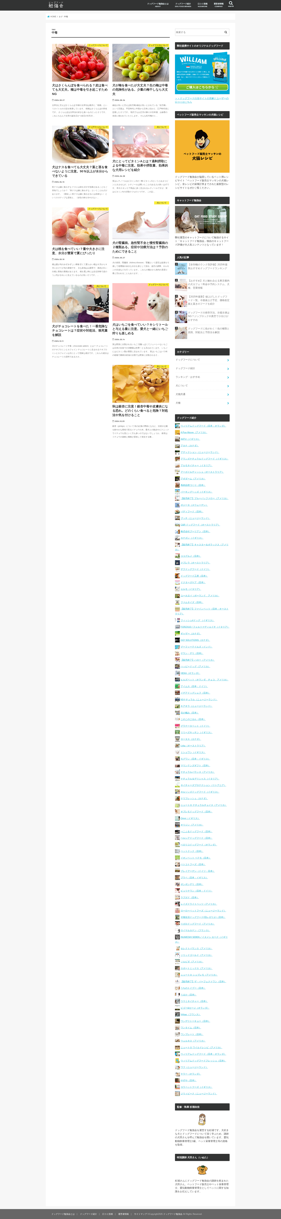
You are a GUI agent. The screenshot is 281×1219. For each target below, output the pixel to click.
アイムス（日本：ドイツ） (194, 686)
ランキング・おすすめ (188, 377)
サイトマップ (140, 1214)
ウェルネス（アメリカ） (193, 1040)
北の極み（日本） (190, 712)
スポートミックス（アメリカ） (197, 968)
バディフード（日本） (192, 511)
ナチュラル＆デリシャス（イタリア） (200, 778)
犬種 (178, 403)
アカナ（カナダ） (190, 445)
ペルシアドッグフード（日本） (197, 838)
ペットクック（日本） (192, 851)
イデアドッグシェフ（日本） (195, 693)
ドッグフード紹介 (183, 5)
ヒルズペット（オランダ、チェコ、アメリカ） (204, 679)
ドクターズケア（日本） (193, 582)
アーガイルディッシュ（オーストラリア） (202, 472)
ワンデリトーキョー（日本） (195, 1021)
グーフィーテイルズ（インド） (197, 646)
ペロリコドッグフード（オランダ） (199, 844)
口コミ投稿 (202, 5)
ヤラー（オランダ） (191, 1074)
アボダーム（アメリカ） (193, 478)
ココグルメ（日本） (191, 556)
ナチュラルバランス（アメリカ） (198, 772)
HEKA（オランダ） (190, 673)
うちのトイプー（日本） (193, 988)
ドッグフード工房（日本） (194, 576)
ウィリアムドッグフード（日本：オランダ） (203, 426)
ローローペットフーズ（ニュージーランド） (203, 910)
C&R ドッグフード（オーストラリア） (200, 524)
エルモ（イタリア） (191, 589)
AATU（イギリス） (190, 439)
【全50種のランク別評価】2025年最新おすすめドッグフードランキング (207, 266)
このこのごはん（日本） (193, 719)
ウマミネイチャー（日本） (194, 1001)
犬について (182, 385)
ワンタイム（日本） (191, 1027)
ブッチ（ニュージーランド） (195, 518)
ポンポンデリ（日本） (192, 884)
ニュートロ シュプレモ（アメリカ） (199, 975)
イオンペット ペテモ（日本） (196, 858)
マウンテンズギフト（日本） (195, 765)
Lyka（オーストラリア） (193, 745)
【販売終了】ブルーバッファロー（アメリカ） (204, 498)
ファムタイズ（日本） (192, 602)
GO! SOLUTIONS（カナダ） (195, 640)
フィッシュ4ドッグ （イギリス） (197, 620)
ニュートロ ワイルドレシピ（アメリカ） (201, 1047)
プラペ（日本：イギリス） (194, 877)
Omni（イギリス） (190, 818)
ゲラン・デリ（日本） (192, 653)
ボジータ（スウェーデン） (194, 505)
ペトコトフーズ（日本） (193, 864)
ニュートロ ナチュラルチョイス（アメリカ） (204, 805)
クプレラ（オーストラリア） (195, 562)
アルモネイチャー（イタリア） (197, 465)
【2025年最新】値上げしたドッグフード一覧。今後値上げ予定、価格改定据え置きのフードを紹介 (208, 300)
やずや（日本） (189, 1080)
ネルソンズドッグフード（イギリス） (200, 792)
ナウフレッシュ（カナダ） (194, 798)
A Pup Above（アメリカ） (194, 432)
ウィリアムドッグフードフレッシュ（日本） (203, 1060)
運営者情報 (219, 5)
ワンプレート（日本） (192, 1034)
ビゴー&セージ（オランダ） (195, 1008)
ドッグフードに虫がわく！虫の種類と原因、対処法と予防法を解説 (208, 330)
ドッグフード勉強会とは (158, 5)
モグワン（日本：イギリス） (195, 758)
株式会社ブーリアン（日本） (195, 531)
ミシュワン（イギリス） (193, 752)
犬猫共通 (180, 394)
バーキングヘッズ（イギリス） (197, 491)
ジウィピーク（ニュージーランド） (199, 1093)
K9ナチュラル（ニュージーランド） (199, 699)
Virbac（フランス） (191, 1014)
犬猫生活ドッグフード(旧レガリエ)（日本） (203, 917)
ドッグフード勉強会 (172, 1214)
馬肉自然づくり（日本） (193, 485)
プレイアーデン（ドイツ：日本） (198, 871)
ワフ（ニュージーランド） (194, 1067)
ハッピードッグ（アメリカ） (195, 666)
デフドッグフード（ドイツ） (195, 569)
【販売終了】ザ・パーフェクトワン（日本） (203, 981)
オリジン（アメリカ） (192, 824)
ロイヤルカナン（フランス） (195, 930)
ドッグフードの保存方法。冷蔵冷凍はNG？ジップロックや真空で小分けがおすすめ (208, 316)
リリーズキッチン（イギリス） (197, 732)
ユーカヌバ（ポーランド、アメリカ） (200, 595)
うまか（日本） (189, 994)
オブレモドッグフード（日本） (197, 811)
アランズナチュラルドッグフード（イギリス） (204, 458)
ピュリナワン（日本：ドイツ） (197, 890)
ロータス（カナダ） (191, 739)
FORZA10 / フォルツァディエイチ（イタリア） (205, 627)
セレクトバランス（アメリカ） (197, 948)
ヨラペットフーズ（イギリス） (197, 1087)
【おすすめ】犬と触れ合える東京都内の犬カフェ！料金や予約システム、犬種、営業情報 (208, 284)
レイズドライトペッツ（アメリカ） (199, 904)
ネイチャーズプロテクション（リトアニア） (203, 785)
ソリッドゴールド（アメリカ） (197, 955)
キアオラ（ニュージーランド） (197, 706)
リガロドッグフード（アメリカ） (198, 924)
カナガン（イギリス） (192, 538)
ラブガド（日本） (190, 897)
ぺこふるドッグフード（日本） (197, 831)
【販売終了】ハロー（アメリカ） (198, 660)
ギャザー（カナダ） (191, 633)
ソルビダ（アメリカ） (192, 961)
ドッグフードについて (188, 359)
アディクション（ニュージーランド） (200, 452)
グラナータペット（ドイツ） (195, 726)
